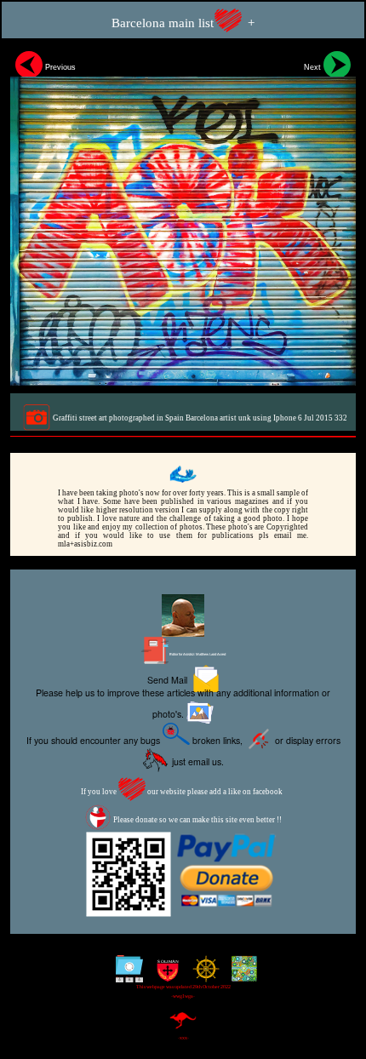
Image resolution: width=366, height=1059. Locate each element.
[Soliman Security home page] (164, 975)
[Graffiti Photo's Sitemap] (125, 975)
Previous (59, 67)
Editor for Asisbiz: (197, 654)
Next (313, 67)
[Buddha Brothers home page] (202, 975)
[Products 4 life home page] (240, 975)
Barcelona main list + (183, 23)
